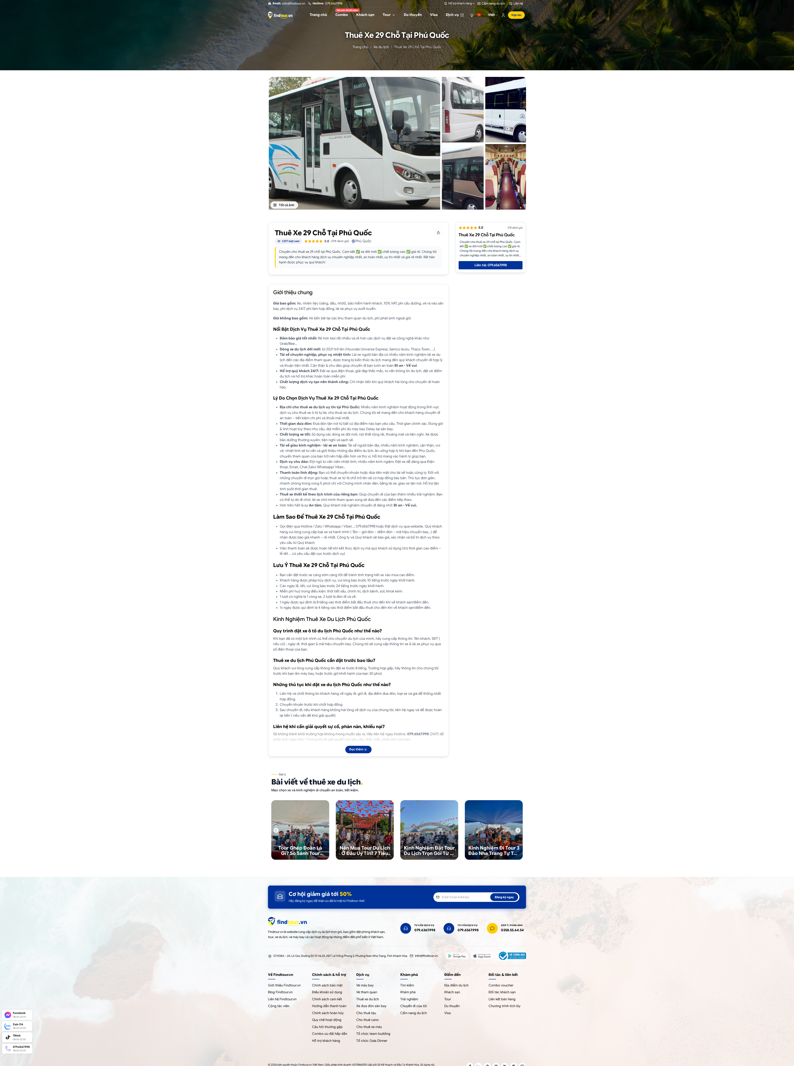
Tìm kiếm (407, 985)
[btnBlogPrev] (276, 830)
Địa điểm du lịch (456, 985)
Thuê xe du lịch (367, 999)
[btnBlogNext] (518, 830)
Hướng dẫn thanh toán (329, 1006)
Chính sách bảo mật (327, 985)
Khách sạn (452, 992)
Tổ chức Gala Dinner (371, 1041)
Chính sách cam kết (327, 999)
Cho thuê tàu (366, 1013)
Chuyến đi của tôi (413, 1006)
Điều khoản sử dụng (327, 992)
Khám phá (408, 992)
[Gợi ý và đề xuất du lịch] (471, 15)
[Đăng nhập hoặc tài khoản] (503, 15)
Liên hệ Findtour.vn (282, 999)
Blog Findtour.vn (280, 992)
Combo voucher (501, 985)
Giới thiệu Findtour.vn (284, 985)
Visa (447, 1013)
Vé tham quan (366, 992)
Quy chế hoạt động (326, 1020)
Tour (447, 999)
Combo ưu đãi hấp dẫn (329, 1034)
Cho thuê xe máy (369, 1027)
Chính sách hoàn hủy (328, 1013)
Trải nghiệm (409, 999)
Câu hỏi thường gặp (327, 1027)
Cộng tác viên (278, 1006)
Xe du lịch (381, 47)
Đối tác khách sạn (502, 992)
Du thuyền (452, 1006)
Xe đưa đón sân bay (371, 1006)
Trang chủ (360, 47)
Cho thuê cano (367, 1020)
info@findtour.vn (426, 956)
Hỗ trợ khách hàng (326, 1041)
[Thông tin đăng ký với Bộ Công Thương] (512, 955)
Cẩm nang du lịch (413, 1013)
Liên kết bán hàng (502, 999)
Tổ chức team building (373, 1034)
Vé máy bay (365, 985)
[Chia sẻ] (438, 232)
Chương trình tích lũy (504, 1006)
